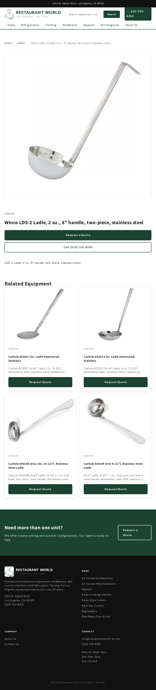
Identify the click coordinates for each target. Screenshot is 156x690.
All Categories (109, 25)
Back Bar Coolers (93, 605)
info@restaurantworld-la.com (101, 638)
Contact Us (12, 644)
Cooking (50, 25)
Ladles (21, 43)
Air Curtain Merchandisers (99, 583)
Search (111, 14)
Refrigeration (30, 25)
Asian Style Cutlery (94, 600)
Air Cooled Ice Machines (97, 578)
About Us (131, 25)
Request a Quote (78, 235)
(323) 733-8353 (91, 644)
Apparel (89, 25)
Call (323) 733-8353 (78, 247)
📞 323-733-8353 (136, 14)
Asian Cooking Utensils (96, 594)
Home (11, 25)
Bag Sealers (89, 611)
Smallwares (69, 25)
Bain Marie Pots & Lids (96, 616)
